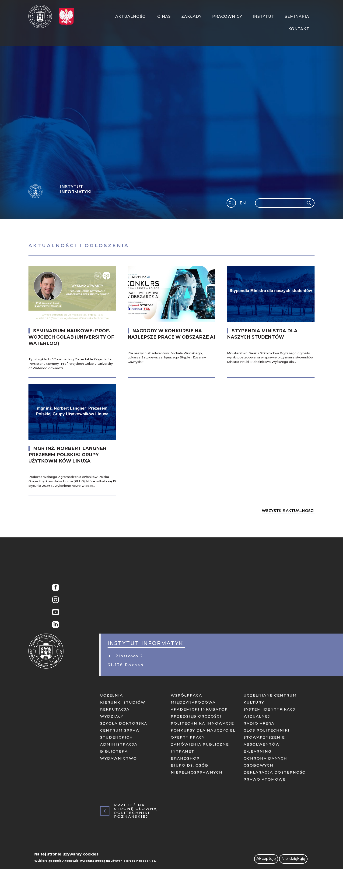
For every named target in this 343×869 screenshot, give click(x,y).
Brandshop (185, 758)
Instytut (263, 16)
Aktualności (131, 16)
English (243, 203)
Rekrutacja (115, 709)
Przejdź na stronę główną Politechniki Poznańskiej (135, 811)
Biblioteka (114, 751)
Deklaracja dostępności (275, 772)
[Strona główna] (41, 16)
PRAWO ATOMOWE (265, 779)
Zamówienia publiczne (200, 744)
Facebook (54, 588)
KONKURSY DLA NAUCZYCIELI (204, 730)
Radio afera (259, 723)
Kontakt (298, 29)
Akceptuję (266, 859)
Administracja (118, 744)
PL (231, 203)
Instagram (54, 600)
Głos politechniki (267, 730)
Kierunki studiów (122, 702)
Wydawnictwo (118, 758)
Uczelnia (111, 695)
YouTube (54, 612)
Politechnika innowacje (202, 723)
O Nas (164, 16)
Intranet (182, 751)
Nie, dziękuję (293, 859)
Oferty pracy (188, 737)
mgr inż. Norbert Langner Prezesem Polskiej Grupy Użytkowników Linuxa (67, 455)
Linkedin (54, 625)
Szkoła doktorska (123, 723)
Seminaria (297, 16)
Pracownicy (227, 16)
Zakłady (191, 16)
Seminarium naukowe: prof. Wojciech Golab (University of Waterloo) (71, 337)
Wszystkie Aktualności (288, 510)
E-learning (257, 751)
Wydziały (111, 716)
